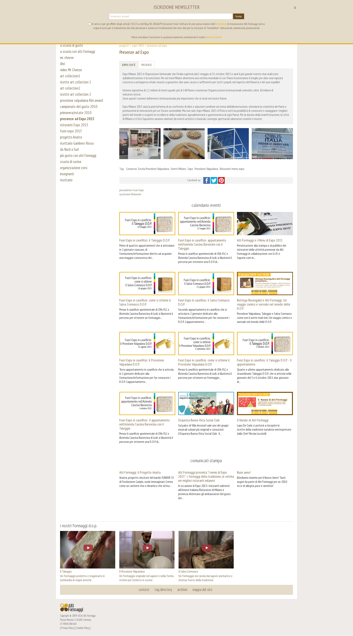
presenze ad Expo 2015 (77, 118)
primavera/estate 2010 (76, 112)
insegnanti (67, 173)
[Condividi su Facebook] (207, 180)
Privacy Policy (67, 627)
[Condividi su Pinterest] (221, 180)
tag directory (163, 589)
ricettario (66, 179)
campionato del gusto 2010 (78, 106)
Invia (239, 16)
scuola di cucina (70, 161)
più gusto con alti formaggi (78, 155)
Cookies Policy (83, 627)
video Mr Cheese (71, 69)
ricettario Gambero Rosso (77, 143)
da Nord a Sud (69, 149)
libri (62, 63)
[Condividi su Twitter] (214, 180)
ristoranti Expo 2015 (74, 124)
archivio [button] (182, 589)
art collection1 (70, 75)
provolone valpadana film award (81, 100)
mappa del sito (202, 589)
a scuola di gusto (71, 45)
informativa (221, 24)
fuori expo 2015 (71, 131)
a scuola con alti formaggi (77, 51)
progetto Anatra (71, 137)
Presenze (146, 65)
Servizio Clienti (214, 37)
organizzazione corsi (73, 167)
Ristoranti (136, 194)
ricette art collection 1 (75, 82)
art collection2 (70, 88)
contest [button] (144, 589)
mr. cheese (67, 57)
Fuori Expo (138, 190)
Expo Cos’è (128, 65)
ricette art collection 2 (75, 94)
